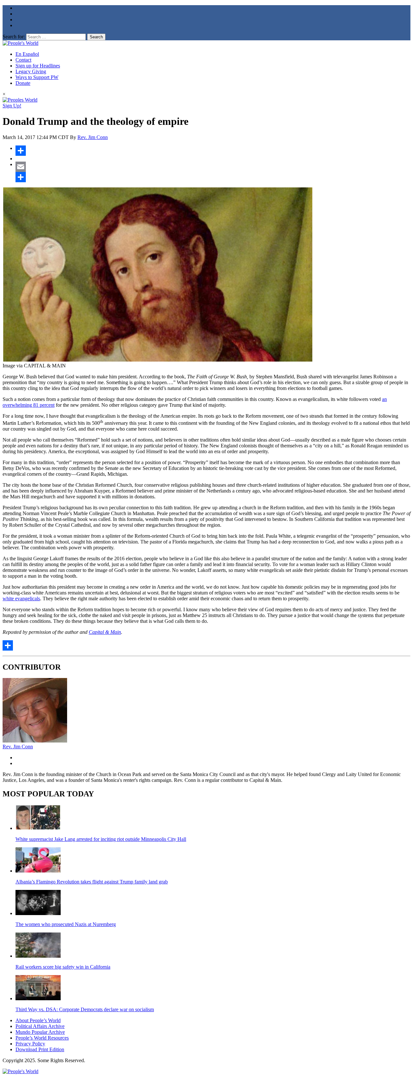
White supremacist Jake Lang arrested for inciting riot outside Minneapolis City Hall (100, 839)
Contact (23, 60)
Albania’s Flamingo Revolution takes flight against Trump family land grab (91, 881)
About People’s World (38, 1020)
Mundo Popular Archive (40, 1032)
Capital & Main (105, 632)
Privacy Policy (30, 1043)
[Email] (212, 167)
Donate (22, 83)
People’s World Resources (42, 1038)
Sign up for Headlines (37, 65)
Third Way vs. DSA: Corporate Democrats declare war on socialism (84, 1009)
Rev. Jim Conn (92, 137)
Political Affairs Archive (40, 1026)
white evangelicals (21, 598)
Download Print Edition (39, 1049)
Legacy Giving (30, 71)
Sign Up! (12, 105)
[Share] (212, 150)
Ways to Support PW (36, 77)
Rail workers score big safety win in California (62, 967)
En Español (27, 54)
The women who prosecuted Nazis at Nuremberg (65, 924)
